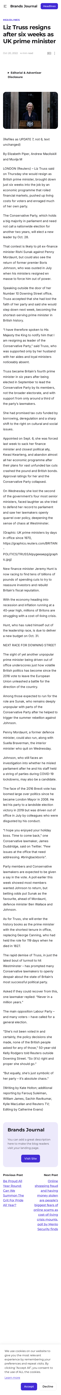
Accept (29, 1386)
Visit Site (30, 1158)
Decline (48, 1386)
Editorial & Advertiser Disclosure (24, 75)
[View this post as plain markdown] (49, 53)
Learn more (12, 1377)
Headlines (49, 6)
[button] (5, 6)
